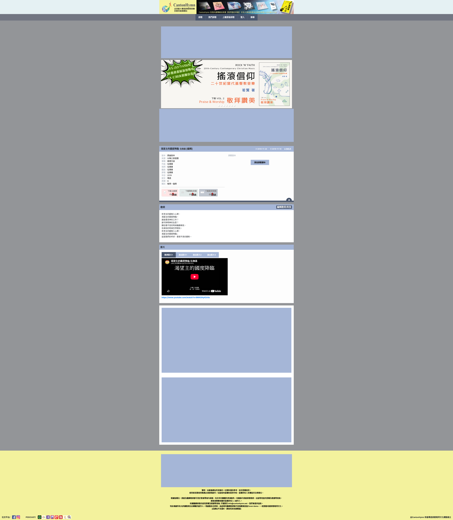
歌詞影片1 (168, 255)
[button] (165, 84)
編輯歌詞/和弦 (284, 207)
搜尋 (253, 17)
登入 (243, 17)
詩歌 (200, 17)
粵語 (169, 178)
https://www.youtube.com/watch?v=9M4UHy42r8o (186, 297)
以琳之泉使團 (173, 158)
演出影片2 (197, 255)
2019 (169, 175)
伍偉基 (183, 149)
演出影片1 (183, 255)
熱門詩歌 (212, 17)
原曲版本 (171, 155)
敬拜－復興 (172, 184)
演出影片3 (211, 255)
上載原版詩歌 (228, 17)
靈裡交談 (171, 161)
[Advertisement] (226, 42)
